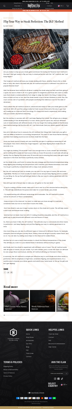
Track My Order (53, 334)
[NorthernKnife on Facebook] (59, 378)
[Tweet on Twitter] (8, 273)
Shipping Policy (8, 366)
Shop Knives (17, 3)
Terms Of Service (9, 373)
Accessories (30, 340)
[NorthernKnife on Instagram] (55, 378)
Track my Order (49, 8)
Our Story (29, 344)
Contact (49, 6)
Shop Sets (17, 6)
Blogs (47, 3)
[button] (67, 315)
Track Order (30, 353)
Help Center (52, 347)
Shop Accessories (17, 8)
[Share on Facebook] (5, 273)
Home (28, 334)
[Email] (11, 273)
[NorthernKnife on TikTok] (62, 378)
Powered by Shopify (48, 407)
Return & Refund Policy (11, 370)
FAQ (52, 3)
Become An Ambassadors (57, 344)
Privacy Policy (8, 376)
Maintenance (9, 18)
